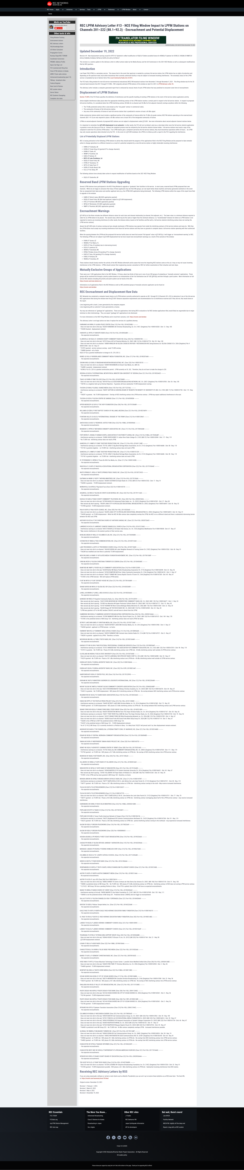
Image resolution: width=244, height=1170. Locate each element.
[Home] (58, 4)
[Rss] (130, 1137)
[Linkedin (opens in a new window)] (119, 1137)
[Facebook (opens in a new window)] (108, 1137)
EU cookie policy (122, 1155)
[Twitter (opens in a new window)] (113, 1137)
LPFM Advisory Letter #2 (165, 84)
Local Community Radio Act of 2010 (121, 78)
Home (50, 14)
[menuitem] (50, 9)
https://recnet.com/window (88, 287)
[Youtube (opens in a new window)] (124, 1137)
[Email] (135, 1137)
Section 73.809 (84, 97)
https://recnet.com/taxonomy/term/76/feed (95, 1078)
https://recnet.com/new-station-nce (91, 281)
